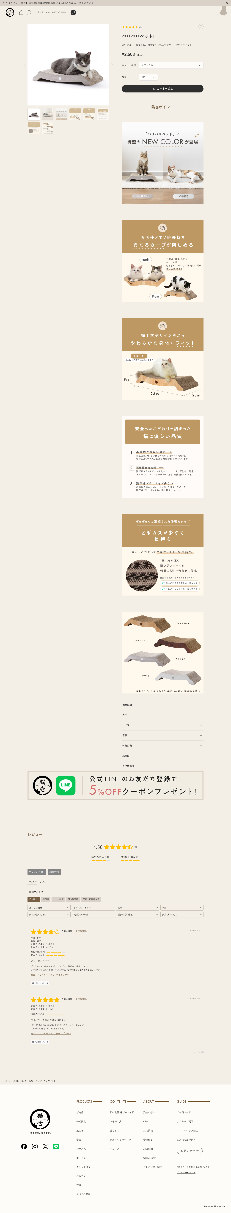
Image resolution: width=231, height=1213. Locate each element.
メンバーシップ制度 (187, 1130)
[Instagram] (35, 1146)
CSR (145, 1121)
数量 (124, 77)
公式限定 (81, 1121)
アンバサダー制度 (152, 1167)
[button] (34, 114)
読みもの (114, 1130)
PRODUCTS (18, 1080)
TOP (6, 1080)
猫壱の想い (149, 1112)
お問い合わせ (189, 1150)
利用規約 (180, 1167)
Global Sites (149, 1158)
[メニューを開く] (222, 12)
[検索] (73, 12)
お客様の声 (116, 1121)
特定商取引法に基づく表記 (198, 1167)
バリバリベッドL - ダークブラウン (54, 1033)
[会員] (29, 12)
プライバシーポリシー (186, 1172)
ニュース (114, 1149)
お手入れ (81, 1149)
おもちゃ (81, 1176)
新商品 (79, 1112)
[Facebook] (24, 1146)
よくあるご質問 (185, 1121)
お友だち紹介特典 (186, 1140)
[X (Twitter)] (45, 1146)
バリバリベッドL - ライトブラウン (54, 975)
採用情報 (148, 1130)
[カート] (21, 12)
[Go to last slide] (25, 65)
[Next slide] (112, 65)
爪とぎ (31, 1080)
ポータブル (82, 1158)
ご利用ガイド (184, 1112)
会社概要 (148, 1140)
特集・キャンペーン (120, 1140)
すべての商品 (83, 1194)
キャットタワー (84, 1167)
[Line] (56, 1146)
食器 (78, 1140)
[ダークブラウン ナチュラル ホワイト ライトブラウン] (171, 65)
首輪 (78, 1185)
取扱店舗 (148, 1149)
